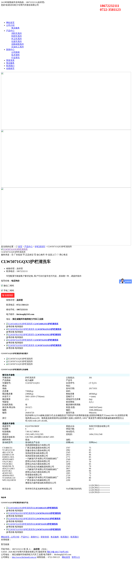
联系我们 (10, 66)
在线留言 (10, 68)
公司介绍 (10, 25)
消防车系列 (16, 33)
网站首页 (10, 22)
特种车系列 (16, 36)
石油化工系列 (17, 47)
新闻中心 (10, 49)
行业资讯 (15, 58)
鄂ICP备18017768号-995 (57, 552)
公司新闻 (15, 52)
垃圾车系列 (16, 41)
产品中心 (10, 31)
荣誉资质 (10, 60)
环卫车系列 (16, 39)
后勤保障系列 (17, 44)
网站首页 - (6, 537)
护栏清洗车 (40, 246)
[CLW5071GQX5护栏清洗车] (14, 249)
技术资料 (15, 55)
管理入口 (76, 557)
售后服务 (15, 28)
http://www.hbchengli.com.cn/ (24, 557)
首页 (20, 246)
